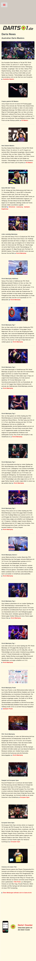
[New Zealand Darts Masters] (18, 90)
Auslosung (19, 207)
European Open (24, 797)
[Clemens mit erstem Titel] (18, 856)
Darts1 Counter (25, 925)
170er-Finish (17, 882)
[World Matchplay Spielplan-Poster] (18, 676)
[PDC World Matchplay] (18, 223)
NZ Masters (24, 120)
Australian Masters (8, 79)
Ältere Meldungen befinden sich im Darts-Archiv (17, 892)
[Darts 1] (18, 30)
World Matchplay (21, 253)
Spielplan (27, 207)
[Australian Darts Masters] (18, 50)
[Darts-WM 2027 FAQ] (18, 176)
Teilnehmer (12, 207)
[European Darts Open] (18, 769)
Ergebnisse (5, 209)
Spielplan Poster (8, 709)
